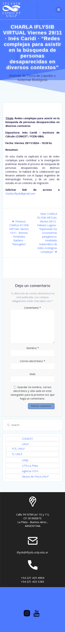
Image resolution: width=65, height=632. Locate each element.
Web (32, 374)
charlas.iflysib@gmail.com (20, 193)
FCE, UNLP (18, 448)
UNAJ (25, 460)
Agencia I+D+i (30, 471)
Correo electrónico (32, 361)
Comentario (32, 307)
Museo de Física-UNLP (35, 476)
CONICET (27, 438)
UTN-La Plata (30, 465)
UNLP (25, 444)
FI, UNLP (17, 454)
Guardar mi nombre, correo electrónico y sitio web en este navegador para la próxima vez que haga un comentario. (33, 392)
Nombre (32, 348)
